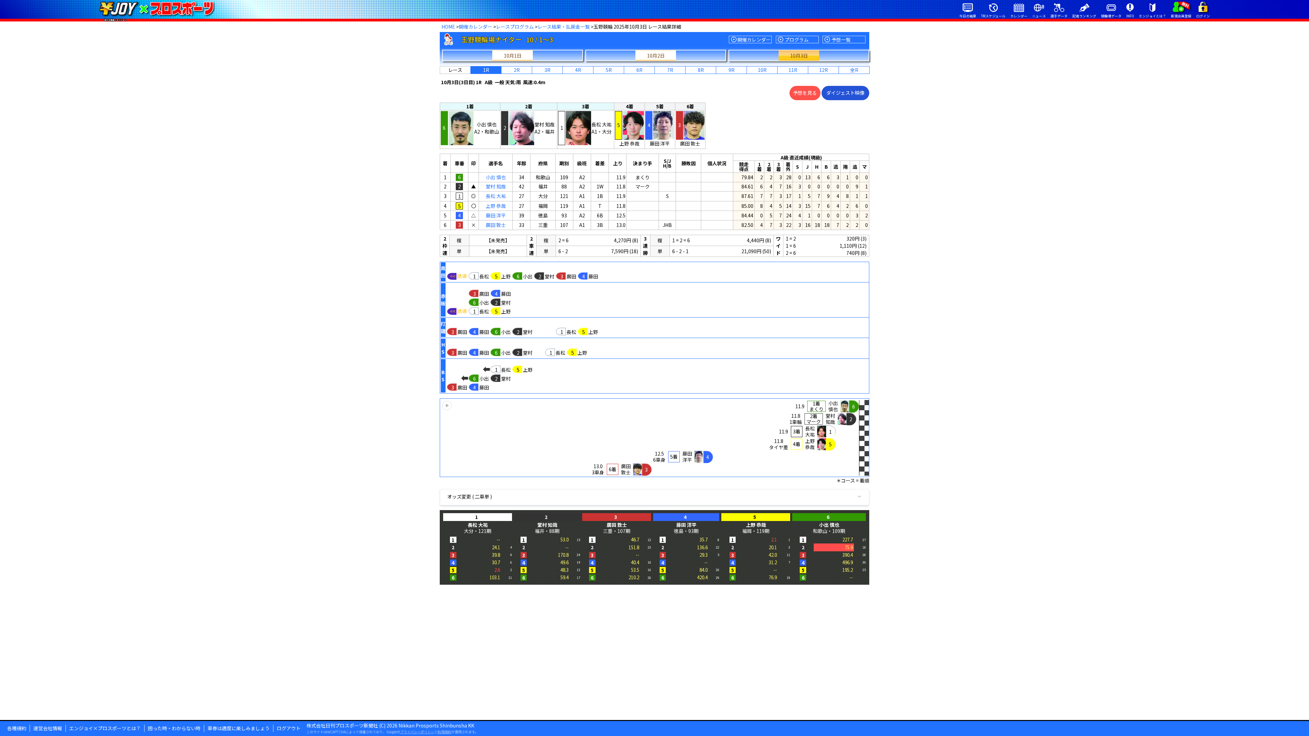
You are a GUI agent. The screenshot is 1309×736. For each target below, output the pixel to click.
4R (578, 69)
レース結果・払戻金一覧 (564, 26)
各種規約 (16, 728)
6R (639, 69)
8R (701, 69)
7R (670, 69)
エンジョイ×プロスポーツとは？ (105, 728)
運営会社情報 (47, 728)
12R (823, 69)
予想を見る (805, 92)
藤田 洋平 (496, 215)
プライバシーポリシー (417, 731)
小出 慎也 (496, 177)
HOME (448, 26)
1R (486, 69)
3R (547, 69)
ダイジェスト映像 (845, 92)
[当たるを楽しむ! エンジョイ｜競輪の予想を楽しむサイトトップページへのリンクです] (157, 8)
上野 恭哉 (496, 205)
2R (517, 69)
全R (854, 69)
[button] (654, 437)
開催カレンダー (475, 26)
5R (609, 69)
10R (762, 69)
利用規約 (444, 731)
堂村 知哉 (496, 186)
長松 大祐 (496, 196)
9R (731, 69)
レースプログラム (515, 26)
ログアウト (289, 728)
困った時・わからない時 (174, 728)
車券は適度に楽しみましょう (239, 728)
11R (792, 69)
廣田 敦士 (496, 224)
